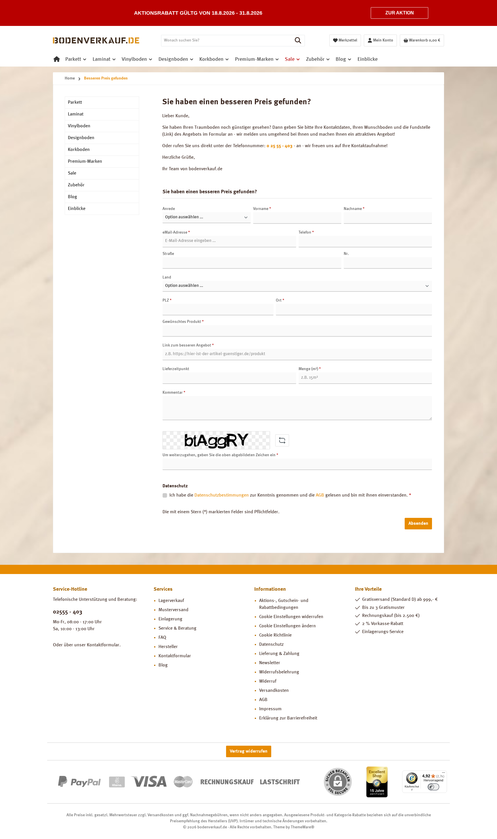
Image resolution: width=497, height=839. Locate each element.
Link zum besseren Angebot (188, 345)
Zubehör (76, 185)
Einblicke (76, 209)
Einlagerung (170, 619)
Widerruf (267, 681)
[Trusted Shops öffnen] (377, 781)
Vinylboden (79, 126)
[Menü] (443, 773)
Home (70, 78)
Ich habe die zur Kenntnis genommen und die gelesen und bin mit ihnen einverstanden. (290, 495)
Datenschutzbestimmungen (221, 495)
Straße (168, 254)
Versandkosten (274, 690)
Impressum (270, 709)
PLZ (167, 300)
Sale (72, 173)
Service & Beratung (177, 628)
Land (167, 277)
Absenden (418, 523)
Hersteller (168, 647)
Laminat (75, 114)
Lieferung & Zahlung (279, 653)
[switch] (433, 786)
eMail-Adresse (176, 232)
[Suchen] (298, 40)
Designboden (81, 138)
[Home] (56, 59)
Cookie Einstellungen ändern (287, 626)
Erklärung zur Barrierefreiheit (288, 718)
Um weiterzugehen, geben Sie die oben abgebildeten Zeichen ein (220, 455)
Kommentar (174, 393)
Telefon (306, 232)
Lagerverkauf (171, 601)
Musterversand (173, 610)
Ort (280, 300)
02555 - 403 (67, 612)
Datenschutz (271, 644)
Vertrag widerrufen (248, 751)
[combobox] (226, 40)
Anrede (169, 209)
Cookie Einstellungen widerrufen (291, 617)
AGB (320, 495)
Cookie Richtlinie (275, 635)
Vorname (262, 209)
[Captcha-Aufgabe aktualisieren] (282, 440)
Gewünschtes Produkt (183, 322)
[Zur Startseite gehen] (96, 40)
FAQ (162, 637)
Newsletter (269, 663)
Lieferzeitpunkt (176, 369)
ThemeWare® (302, 827)
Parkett (75, 102)
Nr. (346, 254)
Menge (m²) (310, 369)
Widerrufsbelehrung (279, 672)
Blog (72, 197)
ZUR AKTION (399, 12)
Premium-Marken (85, 161)
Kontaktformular (103, 645)
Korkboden (79, 149)
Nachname (354, 209)
